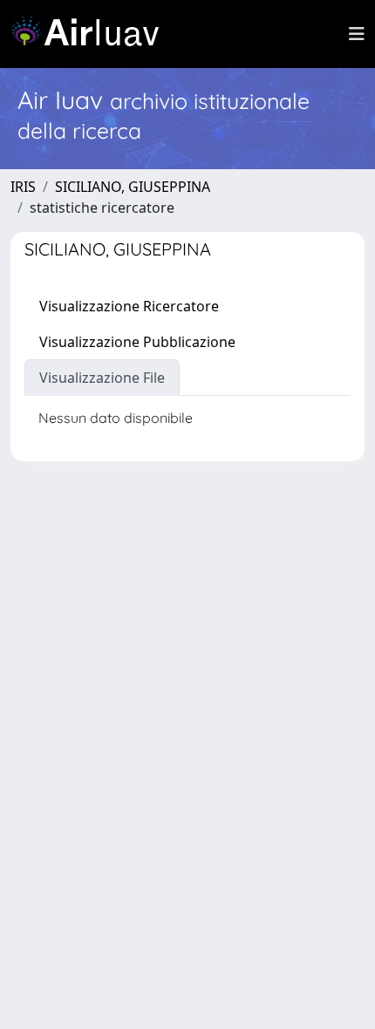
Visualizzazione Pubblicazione (137, 341)
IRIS (23, 186)
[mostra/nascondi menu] (357, 34)
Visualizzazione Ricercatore (129, 306)
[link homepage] (91, 34)
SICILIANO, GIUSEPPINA (132, 186)
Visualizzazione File (102, 377)
